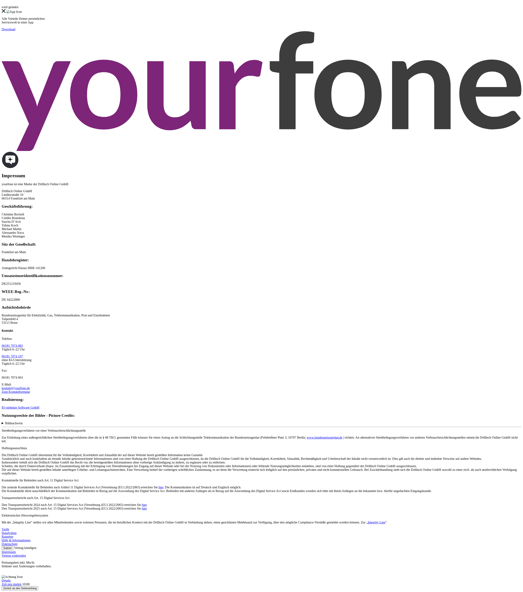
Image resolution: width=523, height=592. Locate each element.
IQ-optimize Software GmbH (20, 407)
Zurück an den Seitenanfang (20, 588)
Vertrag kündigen (25, 548)
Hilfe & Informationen (16, 540)
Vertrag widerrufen (14, 555)
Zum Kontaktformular (16, 392)
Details (6, 580)
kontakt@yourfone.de (16, 388)
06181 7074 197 (12, 356)
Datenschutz (10, 544)
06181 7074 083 (12, 345)
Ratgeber (7, 536)
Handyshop (9, 533)
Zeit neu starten (11, 584)
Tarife (5, 529)
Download (8, 29)
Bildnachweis (14, 423)
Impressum (9, 552)
